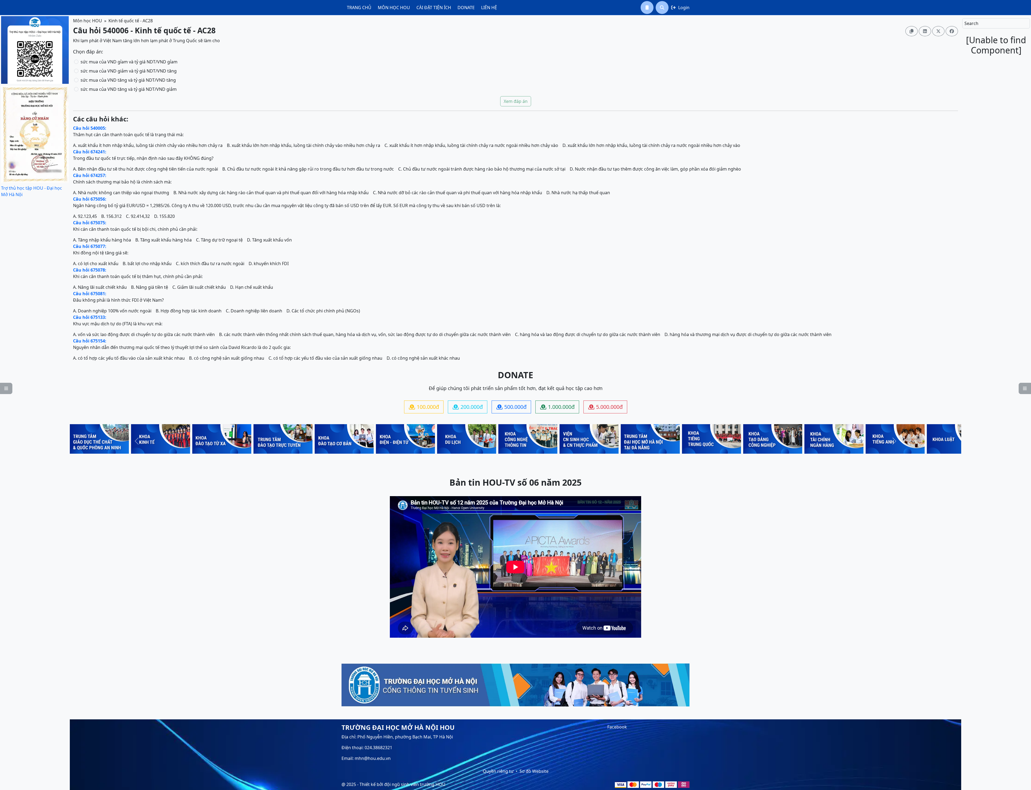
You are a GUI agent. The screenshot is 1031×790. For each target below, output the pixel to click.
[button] (647, 7)
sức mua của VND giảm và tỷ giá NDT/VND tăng (129, 71)
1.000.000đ (557, 406)
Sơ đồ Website (534, 771)
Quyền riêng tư (498, 771)
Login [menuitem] (680, 7)
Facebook (617, 727)
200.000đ (468, 406)
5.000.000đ (605, 406)
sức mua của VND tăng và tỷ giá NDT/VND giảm (129, 89)
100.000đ (424, 406)
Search (971, 23)
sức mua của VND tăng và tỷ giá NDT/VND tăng (128, 80)
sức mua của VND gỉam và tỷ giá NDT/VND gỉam (129, 62)
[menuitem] (359, 7)
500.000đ (511, 406)
